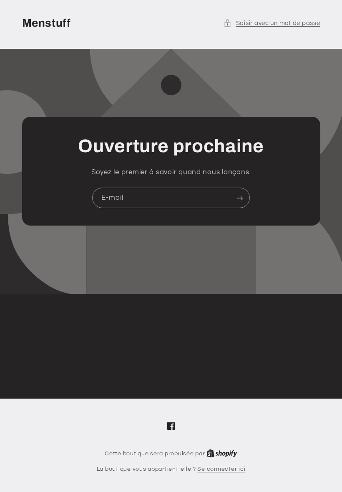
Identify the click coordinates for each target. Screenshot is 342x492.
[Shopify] (221, 454)
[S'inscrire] (239, 198)
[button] (272, 23)
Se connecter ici (221, 469)
